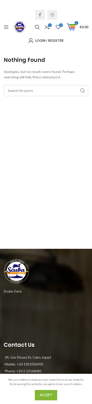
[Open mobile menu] (6, 27)
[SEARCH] (82, 90)
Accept (46, 395)
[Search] (37, 27)
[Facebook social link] (40, 15)
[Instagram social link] (52, 15)
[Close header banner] (86, 5)
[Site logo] (19, 27)
